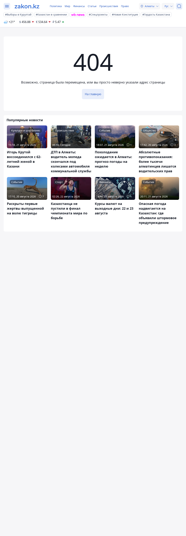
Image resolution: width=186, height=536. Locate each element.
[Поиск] (179, 6)
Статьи (92, 6)
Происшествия (108, 6)
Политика (56, 6)
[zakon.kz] (27, 6)
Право (125, 6)
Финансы (79, 6)
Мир (67, 6)
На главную (93, 94)
